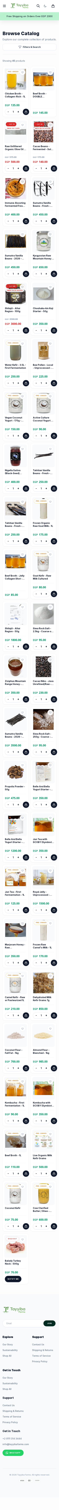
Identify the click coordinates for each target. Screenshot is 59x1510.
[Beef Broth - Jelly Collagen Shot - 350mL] (15, 561)
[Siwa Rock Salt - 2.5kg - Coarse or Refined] (43, 614)
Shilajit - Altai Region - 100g (12, 310)
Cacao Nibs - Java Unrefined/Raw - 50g (43, 683)
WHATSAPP (14, 1453)
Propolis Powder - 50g (15, 788)
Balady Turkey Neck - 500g (13, 1262)
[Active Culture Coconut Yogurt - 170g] (43, 403)
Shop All (7, 1355)
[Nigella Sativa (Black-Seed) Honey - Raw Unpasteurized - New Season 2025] (15, 456)
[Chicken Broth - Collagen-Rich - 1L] (15, 79)
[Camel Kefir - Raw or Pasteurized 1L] (15, 983)
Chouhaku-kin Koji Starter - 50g (43, 310)
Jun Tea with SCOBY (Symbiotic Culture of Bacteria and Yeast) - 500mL (43, 841)
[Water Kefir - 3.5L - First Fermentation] (15, 350)
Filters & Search (32, 47)
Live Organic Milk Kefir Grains (42, 1157)
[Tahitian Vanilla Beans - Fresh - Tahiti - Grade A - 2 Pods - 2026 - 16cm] (15, 508)
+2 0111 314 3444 (12, 1438)
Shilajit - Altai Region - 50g (12, 630)
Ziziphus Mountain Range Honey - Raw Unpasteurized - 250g (15, 683)
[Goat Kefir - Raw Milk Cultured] (43, 561)
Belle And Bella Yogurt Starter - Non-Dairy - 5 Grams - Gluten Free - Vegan (42, 788)
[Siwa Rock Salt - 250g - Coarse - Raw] (43, 719)
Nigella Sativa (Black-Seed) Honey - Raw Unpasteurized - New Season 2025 (15, 472)
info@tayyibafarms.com (16, 1444)
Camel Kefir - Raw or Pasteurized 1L (15, 999)
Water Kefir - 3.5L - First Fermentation (15, 366)
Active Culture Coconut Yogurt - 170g (42, 419)
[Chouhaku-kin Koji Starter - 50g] (43, 294)
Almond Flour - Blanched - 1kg (41, 1051)
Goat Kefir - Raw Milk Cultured (42, 577)
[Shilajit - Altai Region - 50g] (15, 614)
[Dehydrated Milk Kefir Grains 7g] (43, 983)
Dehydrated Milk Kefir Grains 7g (42, 999)
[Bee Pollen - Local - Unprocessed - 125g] (43, 350)
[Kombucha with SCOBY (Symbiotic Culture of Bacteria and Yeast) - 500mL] (43, 1088)
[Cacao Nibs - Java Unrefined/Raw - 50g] (43, 666)
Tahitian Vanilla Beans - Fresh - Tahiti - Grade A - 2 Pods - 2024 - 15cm (43, 472)
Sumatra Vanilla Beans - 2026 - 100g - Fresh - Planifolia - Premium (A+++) (14, 735)
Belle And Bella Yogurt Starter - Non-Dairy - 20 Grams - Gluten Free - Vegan (13, 841)
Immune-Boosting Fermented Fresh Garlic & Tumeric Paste (15, 204)
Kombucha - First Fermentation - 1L (15, 1104)
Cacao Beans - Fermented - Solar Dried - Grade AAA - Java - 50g (43, 148)
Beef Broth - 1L (13, 1155)
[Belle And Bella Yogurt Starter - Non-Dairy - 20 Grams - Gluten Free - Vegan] (15, 824)
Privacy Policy (39, 1361)
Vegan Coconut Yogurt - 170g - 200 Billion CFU (13, 419)
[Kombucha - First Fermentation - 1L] (15, 1088)
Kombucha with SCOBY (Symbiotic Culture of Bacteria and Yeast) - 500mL (43, 1104)
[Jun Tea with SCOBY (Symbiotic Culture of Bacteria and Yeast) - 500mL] (43, 824)
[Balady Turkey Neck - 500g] (15, 1246)
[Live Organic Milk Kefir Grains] (43, 1141)
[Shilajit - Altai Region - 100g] (15, 294)
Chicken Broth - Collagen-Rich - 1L (15, 95)
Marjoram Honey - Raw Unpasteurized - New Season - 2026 (15, 946)
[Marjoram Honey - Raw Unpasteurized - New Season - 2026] (15, 930)
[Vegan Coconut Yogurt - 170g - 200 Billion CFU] (15, 403)
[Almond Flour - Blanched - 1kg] (43, 1035)
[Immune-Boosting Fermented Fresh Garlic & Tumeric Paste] (15, 188)
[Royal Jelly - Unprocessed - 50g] (43, 877)
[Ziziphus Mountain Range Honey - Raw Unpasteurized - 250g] (15, 666)
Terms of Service (41, 1355)
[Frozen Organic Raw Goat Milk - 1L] (43, 508)
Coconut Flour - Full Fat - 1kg (13, 1051)
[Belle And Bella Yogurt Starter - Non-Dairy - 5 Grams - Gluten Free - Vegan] (43, 772)
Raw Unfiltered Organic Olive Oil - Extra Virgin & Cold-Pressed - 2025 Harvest (15, 148)
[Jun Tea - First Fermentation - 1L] (15, 877)
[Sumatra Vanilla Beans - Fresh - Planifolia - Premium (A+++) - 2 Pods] (43, 188)
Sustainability (10, 1350)
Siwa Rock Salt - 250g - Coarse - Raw (42, 735)
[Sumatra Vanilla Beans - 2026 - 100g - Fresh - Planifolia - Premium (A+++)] (15, 719)
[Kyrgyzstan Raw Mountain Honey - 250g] (43, 241)
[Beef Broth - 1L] (15, 1141)
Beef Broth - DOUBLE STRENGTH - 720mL (40, 95)
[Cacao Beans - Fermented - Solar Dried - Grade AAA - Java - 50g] (43, 132)
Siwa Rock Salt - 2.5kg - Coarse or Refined (42, 630)
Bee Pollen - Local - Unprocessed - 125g (43, 367)
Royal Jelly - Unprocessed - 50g (41, 893)
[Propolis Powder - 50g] (15, 772)
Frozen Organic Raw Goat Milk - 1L (43, 524)
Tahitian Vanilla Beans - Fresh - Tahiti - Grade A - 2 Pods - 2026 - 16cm (15, 525)
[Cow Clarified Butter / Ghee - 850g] (43, 1193)
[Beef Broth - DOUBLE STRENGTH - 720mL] (43, 79)
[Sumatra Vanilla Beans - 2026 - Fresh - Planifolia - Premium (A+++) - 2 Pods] (15, 241)
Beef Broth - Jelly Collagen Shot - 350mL (14, 577)
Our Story (8, 1344)
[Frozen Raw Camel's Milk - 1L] (43, 930)
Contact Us (38, 1344)
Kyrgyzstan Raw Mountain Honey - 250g (43, 257)
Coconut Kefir (12, 1208)
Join (49, 1323)
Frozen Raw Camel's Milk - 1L (42, 946)
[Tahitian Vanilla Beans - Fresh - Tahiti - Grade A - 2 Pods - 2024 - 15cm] (43, 456)
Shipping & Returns (42, 1350)
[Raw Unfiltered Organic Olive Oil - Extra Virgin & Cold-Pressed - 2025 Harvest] (15, 132)
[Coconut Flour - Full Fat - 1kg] (15, 1035)
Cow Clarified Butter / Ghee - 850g (41, 1210)
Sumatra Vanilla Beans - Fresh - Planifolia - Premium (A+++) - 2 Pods (43, 204)
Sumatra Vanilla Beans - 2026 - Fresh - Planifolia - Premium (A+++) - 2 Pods (15, 257)
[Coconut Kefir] (15, 1193)
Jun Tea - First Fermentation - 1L (15, 893)
